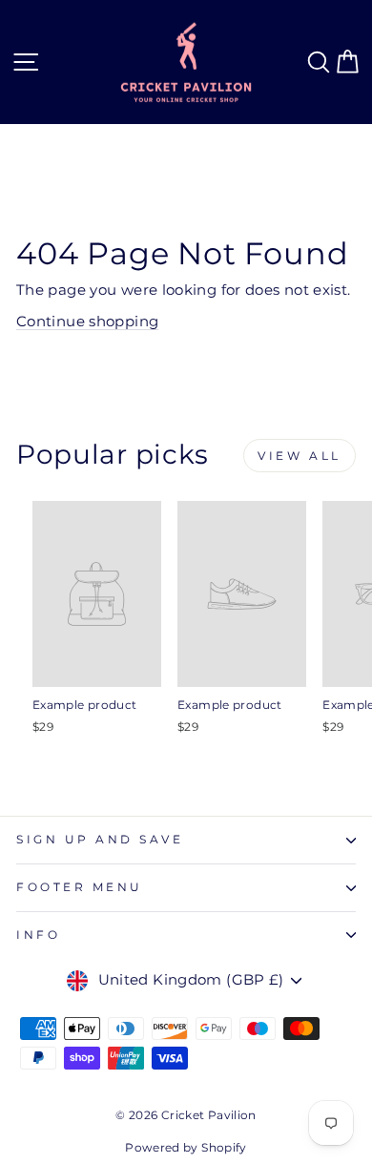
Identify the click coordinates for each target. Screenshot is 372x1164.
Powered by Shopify (186, 1147)
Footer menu (79, 887)
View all (299, 455)
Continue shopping (87, 321)
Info (38, 935)
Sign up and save (100, 839)
